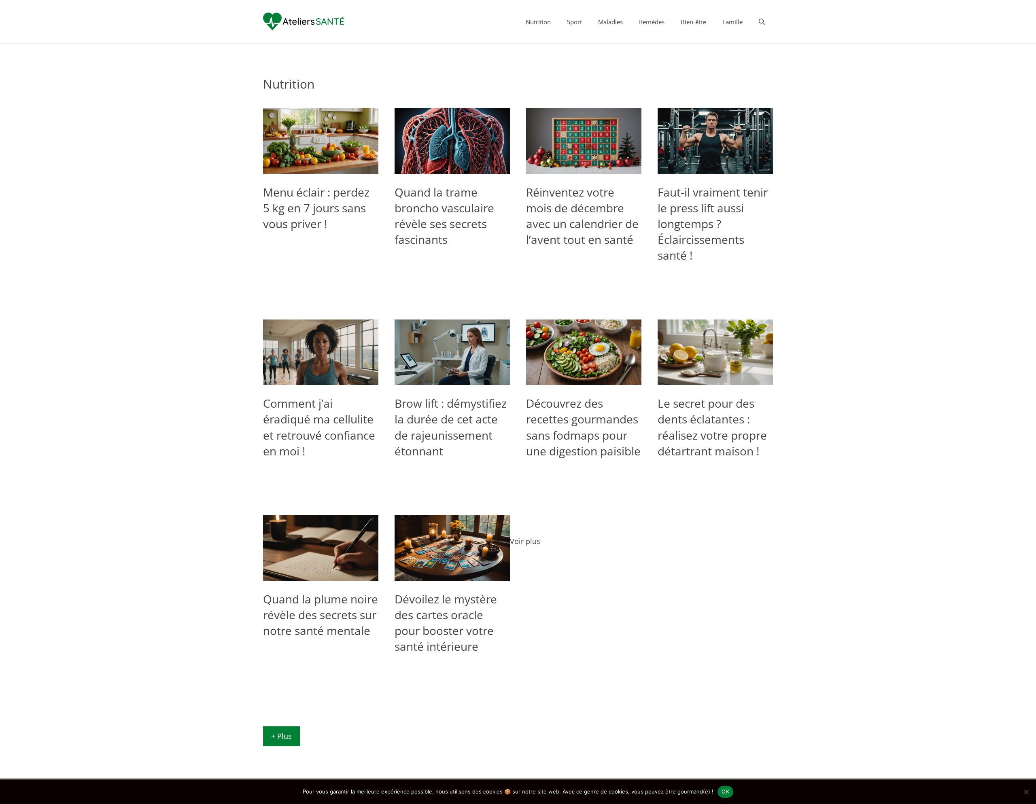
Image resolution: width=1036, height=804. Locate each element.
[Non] (1026, 792)
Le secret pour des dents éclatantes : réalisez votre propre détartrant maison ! (712, 427)
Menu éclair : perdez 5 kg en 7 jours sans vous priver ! (316, 207)
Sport (574, 22)
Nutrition (538, 22)
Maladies (610, 22)
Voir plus (525, 541)
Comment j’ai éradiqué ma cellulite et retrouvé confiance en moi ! (319, 427)
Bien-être (693, 22)
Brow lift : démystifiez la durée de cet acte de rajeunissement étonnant (451, 427)
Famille (732, 22)
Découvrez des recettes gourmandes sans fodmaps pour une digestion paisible (583, 427)
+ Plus (281, 736)
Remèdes (651, 22)
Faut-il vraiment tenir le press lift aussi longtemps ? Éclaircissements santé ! (713, 223)
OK (725, 791)
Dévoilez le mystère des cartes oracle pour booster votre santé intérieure (446, 622)
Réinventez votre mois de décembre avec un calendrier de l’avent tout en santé (582, 216)
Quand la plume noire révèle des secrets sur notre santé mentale (320, 614)
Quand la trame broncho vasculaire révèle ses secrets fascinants (444, 216)
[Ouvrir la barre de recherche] (762, 22)
